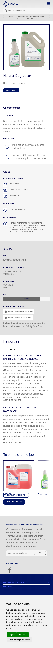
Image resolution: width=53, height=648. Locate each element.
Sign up (40, 553)
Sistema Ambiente (16, 495)
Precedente (3, 16)
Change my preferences (19, 639)
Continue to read (12, 400)
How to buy (11, 90)
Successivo (50, 16)
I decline (23, 635)
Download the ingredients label (20, 311)
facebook (9, 570)
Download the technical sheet (20, 317)
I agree (12, 635)
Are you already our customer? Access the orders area (26, 17)
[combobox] (26, 10)
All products (14, 502)
